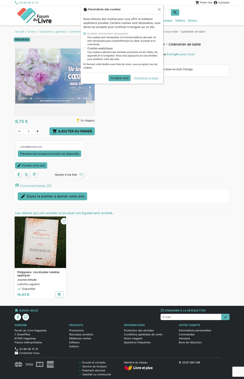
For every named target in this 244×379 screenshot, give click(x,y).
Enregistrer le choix (146, 78)
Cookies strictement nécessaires (107, 33)
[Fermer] (159, 9)
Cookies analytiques (100, 48)
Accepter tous (119, 78)
